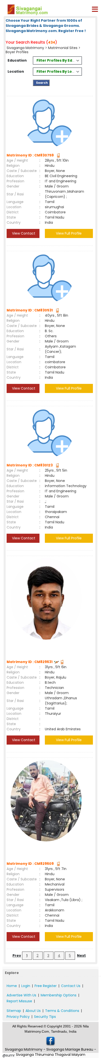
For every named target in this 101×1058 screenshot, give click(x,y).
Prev (17, 955)
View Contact (23, 233)
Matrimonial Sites (62, 47)
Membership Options (58, 995)
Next (81, 955)
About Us (33, 1010)
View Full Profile (69, 233)
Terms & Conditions (62, 1010)
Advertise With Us (21, 995)
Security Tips (45, 1016)
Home (12, 985)
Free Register (46, 985)
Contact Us (70, 985)
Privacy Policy (18, 1016)
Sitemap (14, 1010)
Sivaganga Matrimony (25, 47)
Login (25, 985)
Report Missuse (19, 1001)
